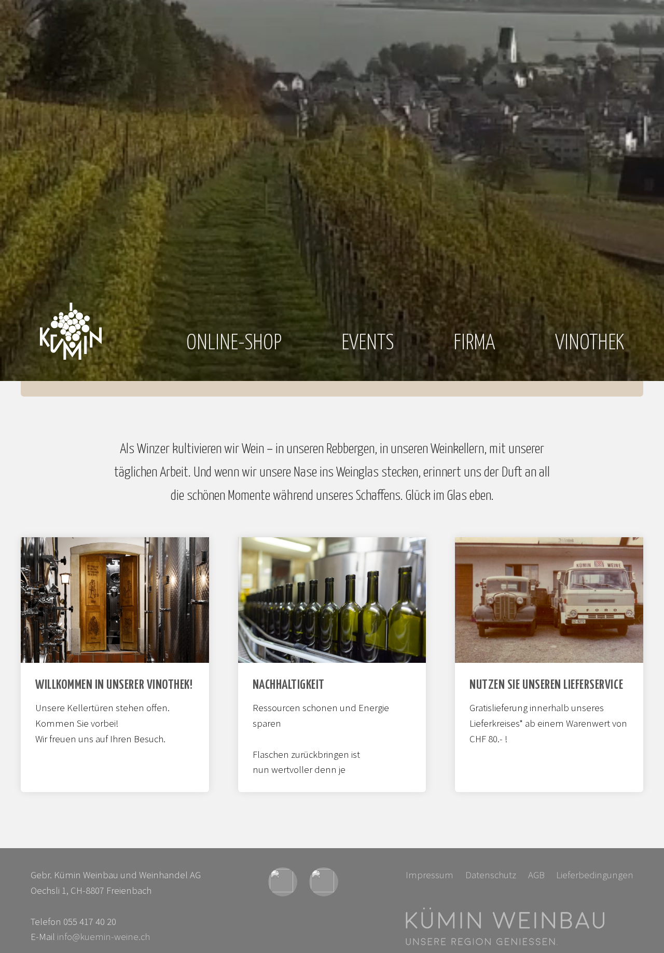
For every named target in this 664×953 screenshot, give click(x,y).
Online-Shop (234, 343)
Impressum (429, 875)
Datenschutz (490, 875)
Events (367, 343)
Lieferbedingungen (594, 875)
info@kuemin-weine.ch (103, 937)
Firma (474, 343)
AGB (536, 875)
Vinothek (589, 343)
